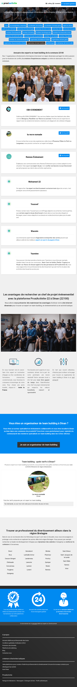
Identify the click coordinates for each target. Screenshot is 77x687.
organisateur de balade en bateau (40, 39)
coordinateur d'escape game (52, 25)
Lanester (29, 562)
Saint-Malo (66, 561)
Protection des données (9, 645)
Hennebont (29, 551)
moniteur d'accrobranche (13, 32)
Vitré (66, 568)
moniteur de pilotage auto (43, 32)
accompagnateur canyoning (18, 25)
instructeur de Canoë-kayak (25, 29)
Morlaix (48, 551)
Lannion (29, 566)
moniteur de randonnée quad (14, 36)
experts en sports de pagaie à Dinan (47, 240)
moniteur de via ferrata (50, 36)
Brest (10, 551)
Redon (48, 566)
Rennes (47, 570)
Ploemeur (48, 555)
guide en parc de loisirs (9, 29)
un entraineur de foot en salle (64, 43)
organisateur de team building (36, 43)
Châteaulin (10, 562)
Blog (3, 650)
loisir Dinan (5, 669)
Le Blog (49, 3)
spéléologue (50, 43)
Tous (6, 25)
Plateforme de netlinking (9, 648)
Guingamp (10, 573)
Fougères (10, 570)
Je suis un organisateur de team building (38, 445)
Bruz (10, 555)
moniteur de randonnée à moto (62, 32)
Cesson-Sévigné (10, 558)
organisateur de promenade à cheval (14, 43)
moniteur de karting (28, 32)
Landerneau (29, 558)
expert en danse (67, 25)
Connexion (57, 3)
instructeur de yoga (69, 29)
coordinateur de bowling (35, 25)
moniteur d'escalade (65, 36)
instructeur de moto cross (42, 29)
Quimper (48, 562)
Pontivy (48, 558)
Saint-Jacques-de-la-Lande (67, 556)
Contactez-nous (7, 653)
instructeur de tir (57, 29)
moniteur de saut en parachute (33, 36)
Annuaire (4, 640)
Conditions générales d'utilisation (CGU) (14, 643)
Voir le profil (65, 108)
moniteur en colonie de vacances (18, 39)
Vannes (66, 565)
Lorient (29, 570)
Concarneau (10, 566)
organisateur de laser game (60, 39)
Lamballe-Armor (29, 555)
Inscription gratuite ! (69, 4)
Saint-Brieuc (67, 551)
